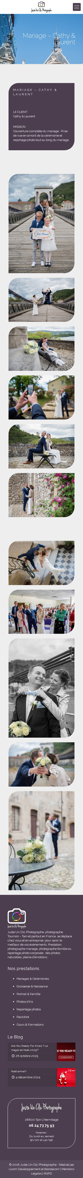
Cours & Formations (30, 1024)
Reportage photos (28, 1009)
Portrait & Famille (28, 994)
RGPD (48, 1173)
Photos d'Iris (24, 1001)
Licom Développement (24, 1169)
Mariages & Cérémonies (32, 978)
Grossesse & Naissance (32, 986)
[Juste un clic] (41, 7)
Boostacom (52, 1169)
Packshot (22, 1017)
